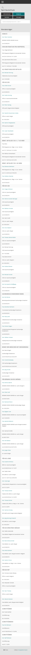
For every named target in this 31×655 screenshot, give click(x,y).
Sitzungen (18, 17)
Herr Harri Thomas (6, 591)
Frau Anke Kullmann (7, 550)
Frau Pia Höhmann (6, 625)
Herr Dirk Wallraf (6, 440)
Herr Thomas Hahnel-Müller (9, 237)
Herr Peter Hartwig (6, 105)
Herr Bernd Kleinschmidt (8, 540)
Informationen (6, 14)
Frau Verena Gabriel (7, 382)
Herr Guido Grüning (7, 95)
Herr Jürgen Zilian (6, 450)
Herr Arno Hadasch (6, 227)
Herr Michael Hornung (7, 72)
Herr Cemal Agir (6, 481)
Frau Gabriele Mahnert (7, 421)
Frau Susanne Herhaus (7, 461)
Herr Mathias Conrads (7, 208)
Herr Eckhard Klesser (7, 266)
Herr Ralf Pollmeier (6, 638)
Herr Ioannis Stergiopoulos (8, 122)
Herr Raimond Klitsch (7, 402)
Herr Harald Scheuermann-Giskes (10, 113)
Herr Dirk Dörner (6, 297)
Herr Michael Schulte (7, 274)
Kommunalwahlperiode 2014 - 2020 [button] (11, 21)
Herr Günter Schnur (7, 560)
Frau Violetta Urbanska (7, 176)
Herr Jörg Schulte (6, 369)
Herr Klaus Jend (6, 316)
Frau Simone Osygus (7, 326)
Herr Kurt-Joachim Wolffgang (9, 284)
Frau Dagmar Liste (6, 411)
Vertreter (7, 17)
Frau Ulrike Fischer (6, 85)
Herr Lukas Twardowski (7, 131)
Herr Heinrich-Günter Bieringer (9, 198)
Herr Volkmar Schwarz (7, 337)
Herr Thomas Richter (7, 490)
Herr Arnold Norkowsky (7, 360)
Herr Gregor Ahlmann (7, 189)
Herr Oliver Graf (6, 392)
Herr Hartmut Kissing (7, 510)
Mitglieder (18, 14)
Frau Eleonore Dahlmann (8, 166)
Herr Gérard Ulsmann (7, 599)
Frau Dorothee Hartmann (8, 307)
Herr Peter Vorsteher (7, 37)
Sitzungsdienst (22, 650)
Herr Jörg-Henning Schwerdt (9, 518)
